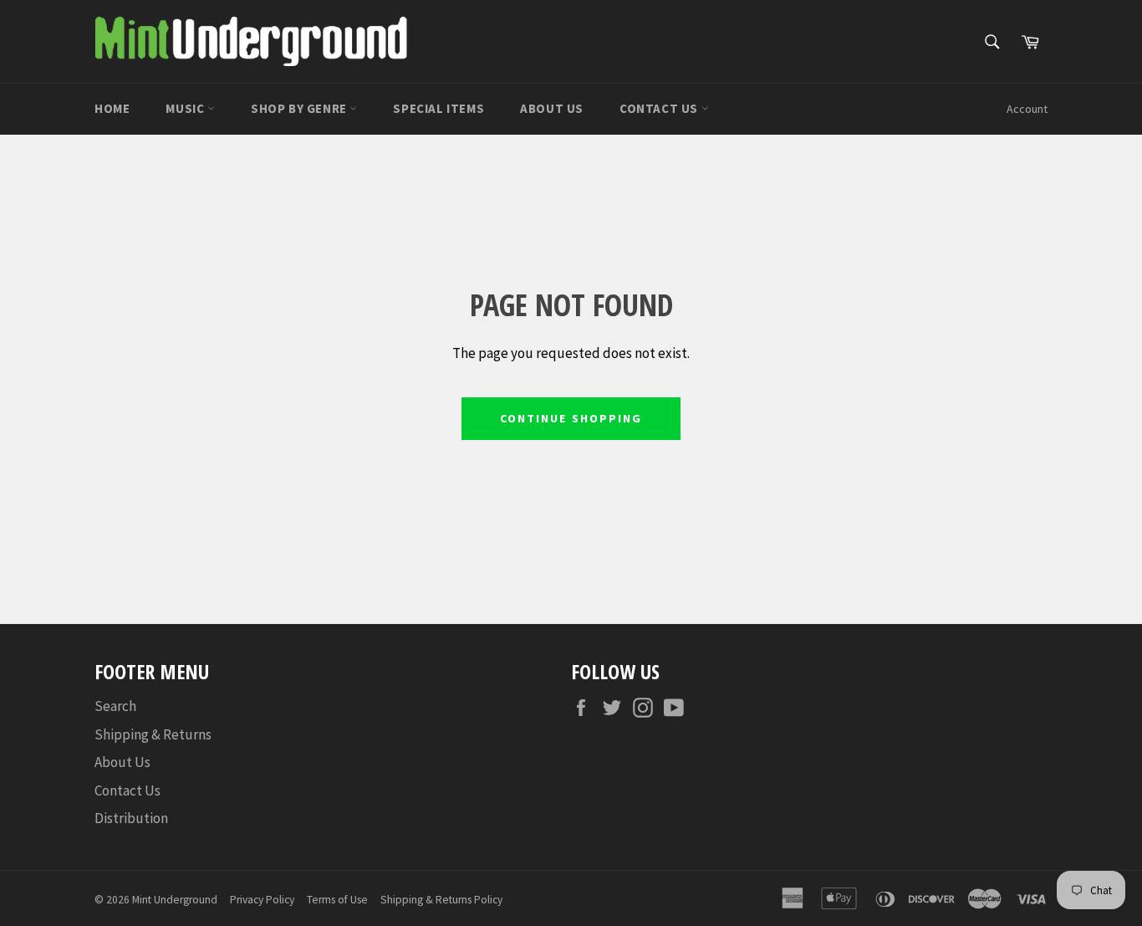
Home (112, 108)
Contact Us (660, 108)
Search (115, 706)
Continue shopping (571, 418)
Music (186, 108)
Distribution (131, 818)
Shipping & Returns (153, 734)
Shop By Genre (300, 108)
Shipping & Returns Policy (441, 900)
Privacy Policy (262, 900)
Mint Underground (174, 900)
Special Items (438, 108)
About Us (552, 108)
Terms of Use (337, 900)
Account (1027, 108)
